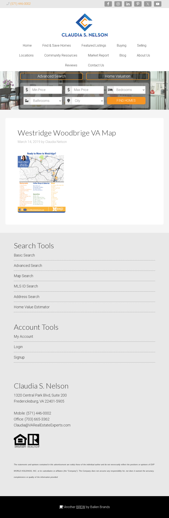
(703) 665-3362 (37, 419)
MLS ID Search (26, 286)
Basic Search (24, 255)
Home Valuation (117, 76)
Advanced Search (52, 76)
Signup (19, 357)
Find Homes (126, 100)
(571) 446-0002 (20, 4)
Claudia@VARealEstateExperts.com (42, 425)
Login (18, 347)
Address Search (26, 296)
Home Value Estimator (32, 307)
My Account (23, 336)
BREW (80, 507)
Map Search (23, 276)
